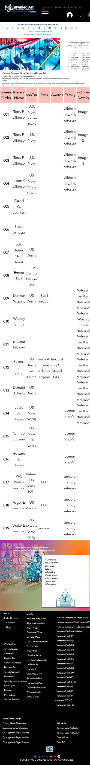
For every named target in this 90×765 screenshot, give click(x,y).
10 (49, 28)
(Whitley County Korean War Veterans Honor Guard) (38, 24)
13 (66, 28)
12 (61, 28)
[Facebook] (35, 756)
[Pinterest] (51, 756)
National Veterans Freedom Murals (40, 31)
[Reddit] (58, 756)
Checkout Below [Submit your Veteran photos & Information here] (33, 552)
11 (55, 28)
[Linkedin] (43, 756)
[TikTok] (47, 756)
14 (71, 28)
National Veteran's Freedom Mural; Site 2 (37, 34)
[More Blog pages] (4, 627)
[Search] (39, 12)
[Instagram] (39, 756)
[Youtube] (55, 756)
